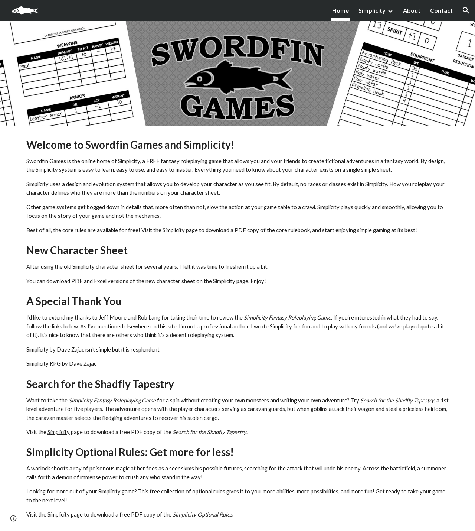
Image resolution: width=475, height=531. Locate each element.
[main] (237, 328)
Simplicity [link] (372, 10)
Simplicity (174, 230)
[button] (466, 10)
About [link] (411, 10)
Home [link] (340, 10)
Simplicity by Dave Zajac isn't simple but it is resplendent (93, 349)
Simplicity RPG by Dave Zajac (61, 363)
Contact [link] (441, 10)
